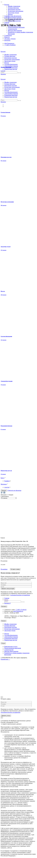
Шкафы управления (14, 6)
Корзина (7, 603)
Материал (4, 484)
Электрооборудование (15, 17)
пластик (6, 487)
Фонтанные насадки (14, 9)
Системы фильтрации (14, 16)
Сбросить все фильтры (14, 490)
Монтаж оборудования (11, 651)
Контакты (3, 606)
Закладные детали (13, 12)
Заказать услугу (5, 715)
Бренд (2, 478)
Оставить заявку (15, 569)
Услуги (3, 643)
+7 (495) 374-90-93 (20, 609)
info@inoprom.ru (18, 611)
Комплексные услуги (10, 646)
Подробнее (4, 569)
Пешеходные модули (14, 21)
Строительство (8, 649)
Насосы (10, 14)
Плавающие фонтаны (11, 638)
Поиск (6, 599)
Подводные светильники (15, 11)
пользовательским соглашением (20, 595)
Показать (3, 490)
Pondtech (7, 481)
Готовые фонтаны (13, 8)
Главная (6, 22)
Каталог (6, 4)
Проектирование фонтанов (16, 27)
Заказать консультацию (7, 588)
